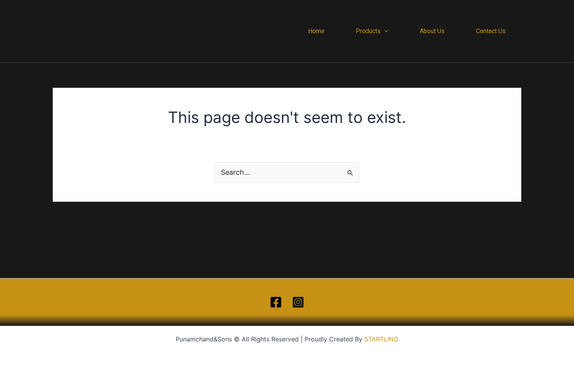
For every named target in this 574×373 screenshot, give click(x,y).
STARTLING (381, 339)
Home (316, 31)
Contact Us (491, 31)
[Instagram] (298, 302)
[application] (385, 31)
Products (368, 31)
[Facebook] (276, 302)
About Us (432, 31)
